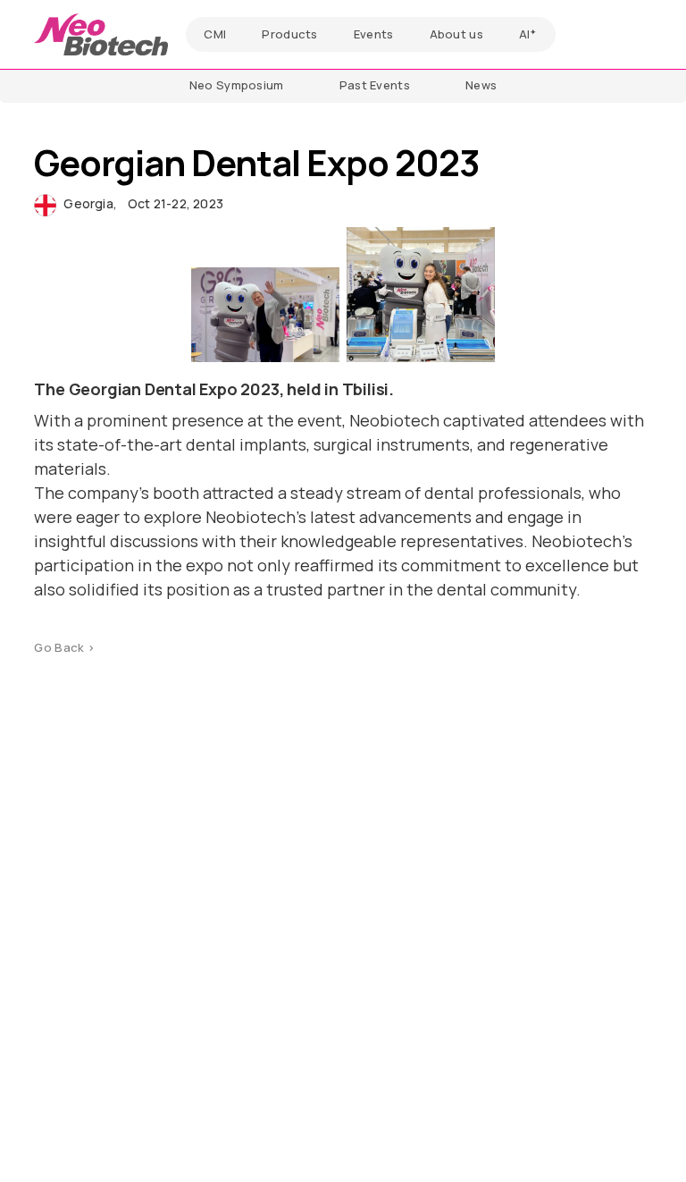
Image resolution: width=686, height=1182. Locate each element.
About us (456, 34)
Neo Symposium (236, 85)
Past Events (374, 85)
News (481, 85)
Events (374, 34)
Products (289, 34)
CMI (215, 34)
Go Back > (64, 647)
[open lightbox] (265, 314)
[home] (101, 34)
